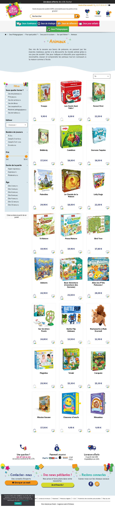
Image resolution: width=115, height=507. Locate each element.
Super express (14, 169)
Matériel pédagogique (17, 110)
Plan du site (106, 498)
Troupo (44, 106)
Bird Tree (98, 238)
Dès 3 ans (13, 189)
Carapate (98, 373)
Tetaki (71, 373)
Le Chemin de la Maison (71, 195)
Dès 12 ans (13, 202)
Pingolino (44, 373)
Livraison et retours (44, 498)
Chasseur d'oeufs (71, 417)
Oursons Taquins (98, 150)
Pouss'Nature (71, 238)
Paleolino (44, 194)
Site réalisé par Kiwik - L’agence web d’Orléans (57, 504)
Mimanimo (98, 417)
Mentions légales (65, 498)
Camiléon (71, 150)
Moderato (13, 175)
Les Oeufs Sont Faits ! (71, 107)
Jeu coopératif (15, 106)
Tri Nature (44, 238)
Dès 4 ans (13, 192)
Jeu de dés (13, 103)
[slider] (7, 156)
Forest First (98, 106)
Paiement (55, 498)
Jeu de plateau (15, 94)
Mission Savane (44, 417)
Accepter (18, 503)
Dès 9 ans (13, 199)
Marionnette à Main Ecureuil (98, 330)
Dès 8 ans (13, 195)
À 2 (10, 136)
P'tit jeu (12, 97)
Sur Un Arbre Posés (44, 330)
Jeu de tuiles (14, 113)
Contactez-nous (21, 475)
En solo (12, 145)
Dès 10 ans (13, 205)
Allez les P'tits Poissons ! (98, 284)
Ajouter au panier (35, 119)
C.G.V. (74, 498)
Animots (44, 283)
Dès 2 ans (13, 186)
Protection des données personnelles (89, 498)
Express (12, 172)
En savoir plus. (24, 500)
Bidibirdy (44, 150)
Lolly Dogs (98, 194)
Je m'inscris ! (57, 485)
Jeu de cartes (14, 100)
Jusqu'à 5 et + (14, 142)
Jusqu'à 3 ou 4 (14, 139)
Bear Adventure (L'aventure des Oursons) (71, 285)
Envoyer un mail (22, 482)
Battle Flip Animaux (71, 330)
